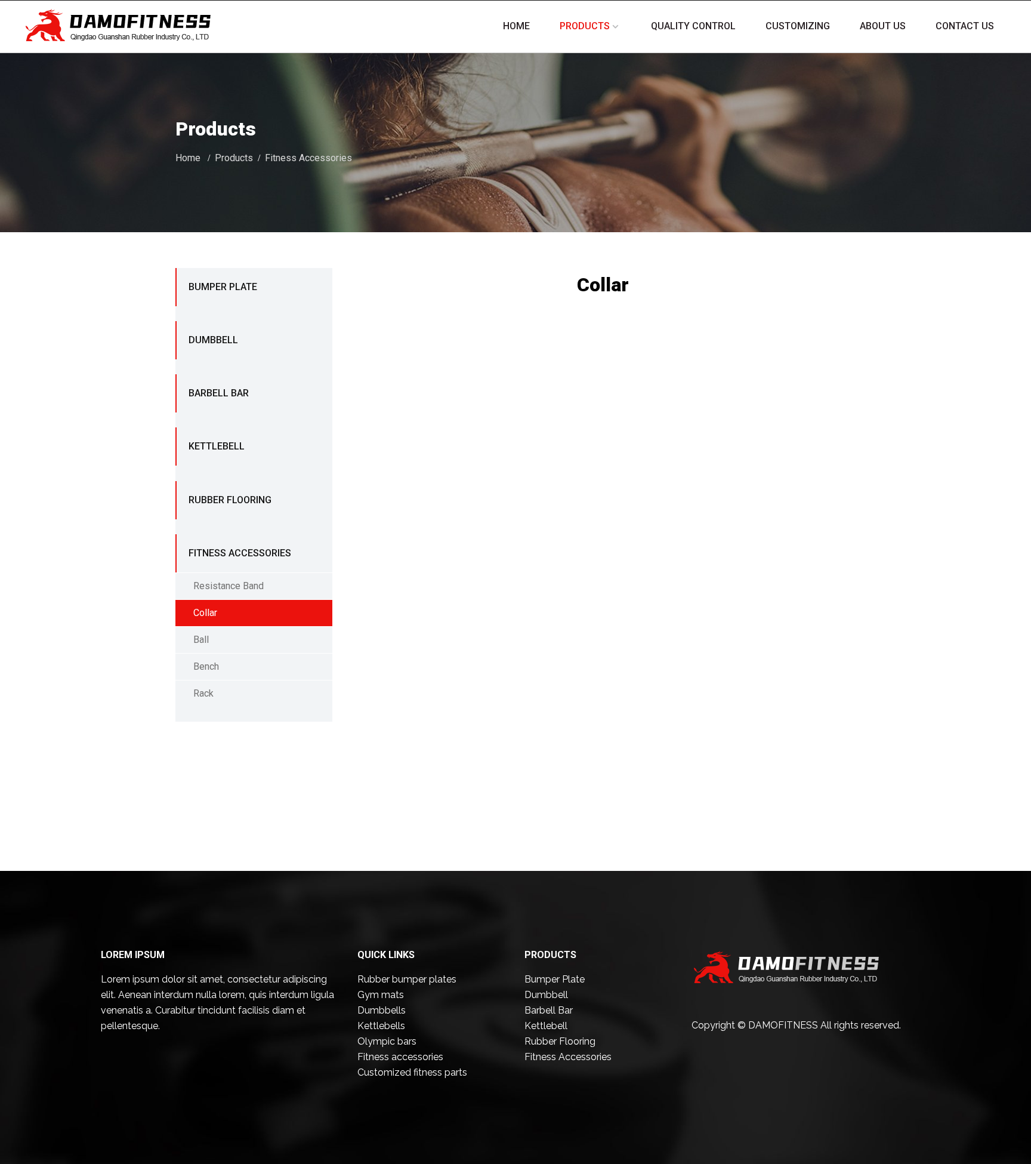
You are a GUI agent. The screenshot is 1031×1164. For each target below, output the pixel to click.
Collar (205, 612)
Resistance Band (228, 586)
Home (187, 158)
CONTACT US (965, 26)
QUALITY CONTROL (693, 26)
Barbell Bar (219, 393)
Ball (201, 639)
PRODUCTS (585, 26)
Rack (203, 693)
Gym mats (380, 994)
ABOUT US (883, 26)
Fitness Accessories (308, 158)
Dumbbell (213, 340)
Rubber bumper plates (406, 979)
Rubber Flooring (230, 500)
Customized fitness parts (412, 1072)
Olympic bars (386, 1041)
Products (234, 158)
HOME (516, 26)
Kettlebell (217, 446)
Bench (206, 666)
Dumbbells (381, 1010)
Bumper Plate (223, 286)
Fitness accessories (400, 1057)
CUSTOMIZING (797, 26)
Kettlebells (381, 1025)
